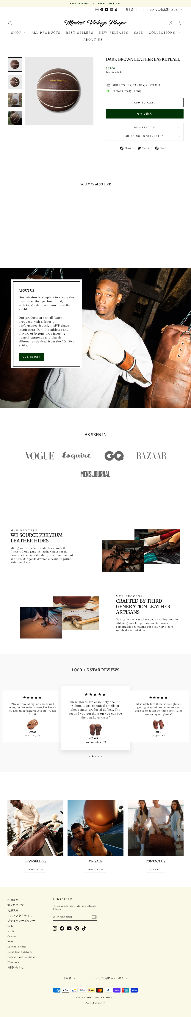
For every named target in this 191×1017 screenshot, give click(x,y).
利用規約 (12, 900)
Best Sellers (79, 32)
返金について (15, 905)
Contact (155, 869)
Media (11, 931)
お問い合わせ (15, 967)
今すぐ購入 (145, 114)
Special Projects (16, 946)
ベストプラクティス (19, 915)
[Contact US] (156, 828)
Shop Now (35, 869)
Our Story (31, 357)
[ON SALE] (95, 828)
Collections (163, 32)
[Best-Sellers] (35, 828)
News (10, 941)
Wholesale (13, 962)
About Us (94, 39)
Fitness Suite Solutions (21, 957)
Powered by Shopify (95, 1003)
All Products (46, 32)
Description (144, 127)
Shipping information (145, 136)
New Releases (113, 32)
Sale (138, 32)
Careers (11, 936)
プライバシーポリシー (21, 920)
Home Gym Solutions (19, 951)
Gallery (11, 925)
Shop (17, 32)
